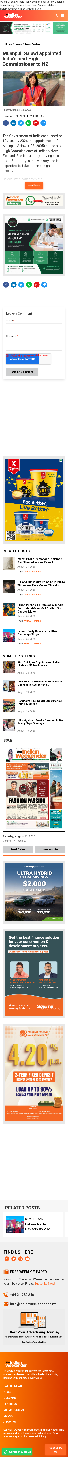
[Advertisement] (34, 1163)
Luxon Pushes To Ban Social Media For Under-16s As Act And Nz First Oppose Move (40, 608)
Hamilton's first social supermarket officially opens (39, 702)
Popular (33, 1219)
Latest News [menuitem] (12, 1386)
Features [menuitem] (10, 1403)
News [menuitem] (7, 1392)
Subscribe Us (55, 1449)
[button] (6, 123)
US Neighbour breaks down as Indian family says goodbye (40, 722)
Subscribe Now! (45, 1283)
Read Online (17, 849)
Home (8, 44)
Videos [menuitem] (8, 1415)
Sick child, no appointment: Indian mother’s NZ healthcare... (39, 664)
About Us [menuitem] (10, 1421)
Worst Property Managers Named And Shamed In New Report (39, 560)
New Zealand (33, 44)
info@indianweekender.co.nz (33, 1304)
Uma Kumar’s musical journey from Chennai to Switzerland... (39, 683)
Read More (34, 185)
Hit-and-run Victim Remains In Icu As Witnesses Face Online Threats (41, 583)
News (18, 44)
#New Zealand (32, 571)
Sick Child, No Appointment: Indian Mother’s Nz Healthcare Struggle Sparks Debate (43, 1227)
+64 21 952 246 (22, 1295)
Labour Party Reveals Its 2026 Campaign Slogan (37, 632)
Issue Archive (50, 849)
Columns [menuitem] (10, 1398)
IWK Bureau (37, 116)
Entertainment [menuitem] (14, 1409)
